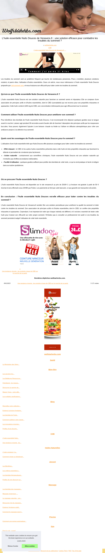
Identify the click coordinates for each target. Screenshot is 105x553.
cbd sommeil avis (17, 85)
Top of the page (76, 551)
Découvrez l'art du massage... (12, 503)
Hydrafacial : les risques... (11, 383)
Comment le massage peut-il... (12, 512)
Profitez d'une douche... (10, 429)
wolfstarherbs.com (50, 45)
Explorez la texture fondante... (12, 410)
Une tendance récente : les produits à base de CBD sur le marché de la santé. (20, 272)
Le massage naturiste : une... (12, 498)
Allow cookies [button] (30, 546)
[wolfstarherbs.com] (52, 17)
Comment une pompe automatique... (14, 521)
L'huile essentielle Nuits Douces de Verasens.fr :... (50, 50)
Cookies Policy (63, 551)
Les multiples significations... (12, 396)
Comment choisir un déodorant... (13, 456)
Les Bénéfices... (8, 466)
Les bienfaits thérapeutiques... (12, 475)
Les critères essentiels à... (11, 470)
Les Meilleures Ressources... (12, 378)
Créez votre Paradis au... (11, 544)
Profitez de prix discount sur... (12, 480)
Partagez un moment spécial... (12, 540)
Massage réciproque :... (10, 494)
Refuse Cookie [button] (13, 546)
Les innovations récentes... (11, 424)
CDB (49, 48)
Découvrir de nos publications (49, 551)
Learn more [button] (21, 541)
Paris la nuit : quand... (10, 530)
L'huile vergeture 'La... (10, 452)
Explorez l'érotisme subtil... (11, 507)
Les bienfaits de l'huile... (10, 415)
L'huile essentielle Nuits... (11, 438)
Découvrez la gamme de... (11, 387)
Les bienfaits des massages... (12, 489)
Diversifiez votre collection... (12, 406)
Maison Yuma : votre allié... (11, 392)
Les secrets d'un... (8, 374)
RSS (69, 551)
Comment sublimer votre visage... (13, 420)
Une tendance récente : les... (12, 443)
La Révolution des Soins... (11, 364)
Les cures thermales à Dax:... (12, 535)
